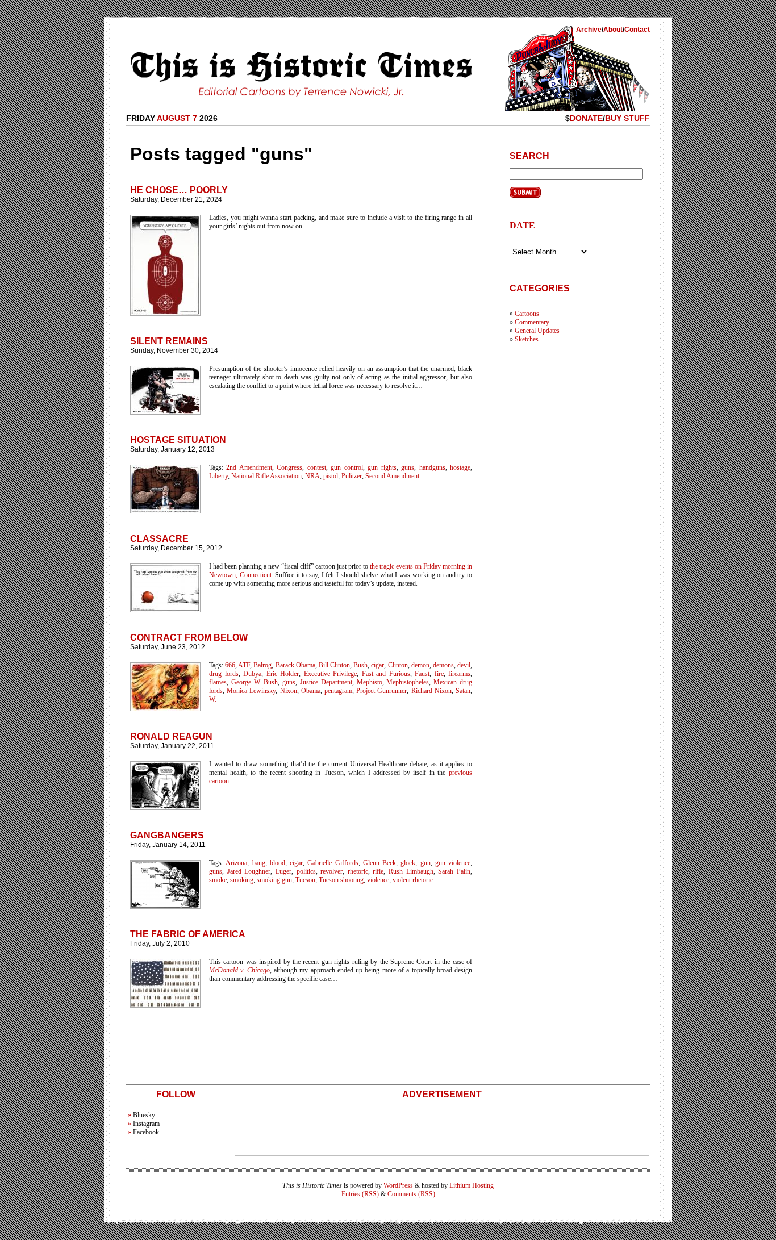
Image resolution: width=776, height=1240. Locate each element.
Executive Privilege (330, 674)
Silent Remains (169, 341)
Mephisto (369, 682)
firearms (459, 674)
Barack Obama (295, 665)
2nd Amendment (249, 467)
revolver (331, 871)
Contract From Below (189, 637)
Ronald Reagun (171, 736)
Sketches (527, 339)
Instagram (146, 1124)
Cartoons (527, 314)
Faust (422, 674)
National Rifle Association (266, 476)
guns (407, 467)
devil (463, 665)
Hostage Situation (178, 440)
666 (230, 665)
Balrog (262, 665)
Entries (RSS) (360, 1194)
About (613, 30)
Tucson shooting (341, 880)
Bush (360, 665)
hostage (460, 467)
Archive (589, 30)
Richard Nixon (431, 691)
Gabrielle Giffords (332, 863)
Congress (289, 467)
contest (316, 467)
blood (277, 863)
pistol (330, 476)
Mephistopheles (407, 682)
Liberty (218, 476)
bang (258, 863)
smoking (241, 880)
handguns (432, 467)
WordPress (398, 1185)
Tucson (305, 880)
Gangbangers (167, 835)
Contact (637, 30)
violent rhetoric (413, 880)
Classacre (159, 539)
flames (218, 682)
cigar (377, 665)
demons (443, 665)
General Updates (537, 331)
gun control (346, 467)
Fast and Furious (386, 674)
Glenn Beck (379, 863)
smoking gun (274, 880)
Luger (283, 871)
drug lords (224, 674)
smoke (218, 880)
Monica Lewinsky (251, 691)
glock (407, 863)
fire (439, 674)
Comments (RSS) (411, 1194)
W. (212, 699)
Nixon (288, 691)
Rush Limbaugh (411, 871)
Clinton (398, 665)
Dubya (252, 674)
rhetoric (358, 871)
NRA (312, 476)
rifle (378, 871)
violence (378, 880)
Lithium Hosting (471, 1185)
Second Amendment (392, 476)
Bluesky (144, 1115)
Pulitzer (351, 476)
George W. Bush (254, 682)
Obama (310, 691)
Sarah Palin (454, 871)
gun (425, 863)
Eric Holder (282, 674)
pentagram (338, 691)
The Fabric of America (187, 934)
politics (306, 871)
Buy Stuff (627, 118)
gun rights (382, 467)
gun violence (452, 863)
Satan (463, 691)
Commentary (532, 322)
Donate (586, 118)
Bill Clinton (334, 665)
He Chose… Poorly (179, 190)
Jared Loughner (249, 871)
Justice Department (326, 682)
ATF (244, 665)
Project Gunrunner (381, 691)
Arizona (236, 863)
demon (420, 665)
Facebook (146, 1132)
